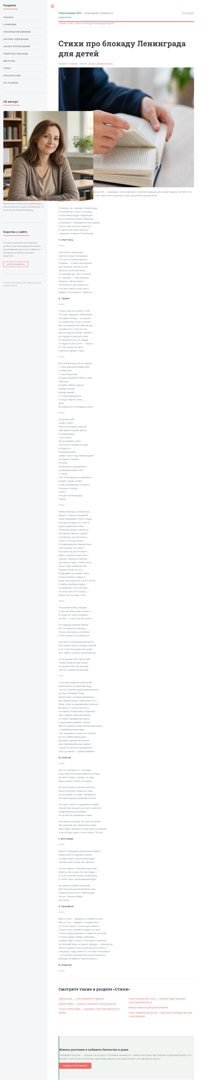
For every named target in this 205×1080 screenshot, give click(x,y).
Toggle (52, 6)
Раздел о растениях (75, 1066)
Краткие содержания (16, 39)
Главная (62, 23)
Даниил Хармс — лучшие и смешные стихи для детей (87, 1003)
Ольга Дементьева (100, 63)
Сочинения (9, 24)
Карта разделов (16, 264)
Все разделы (188, 13)
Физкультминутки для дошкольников (148, 1007)
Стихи (70, 23)
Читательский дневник (17, 32)
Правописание (12, 75)
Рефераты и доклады (15, 54)
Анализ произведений (16, 46)
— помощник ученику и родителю (86, 15)
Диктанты (9, 61)
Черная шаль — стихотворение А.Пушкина (81, 998)
